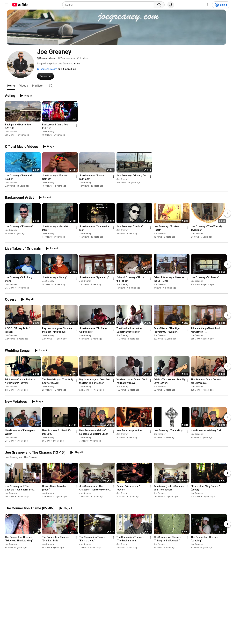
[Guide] (6, 5)
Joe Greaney (11, 131)
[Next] (227, 213)
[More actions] (39, 125)
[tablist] (116, 86)
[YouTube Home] (20, 5)
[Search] (159, 4)
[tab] (11, 86)
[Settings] (207, 5)
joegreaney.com (48, 69)
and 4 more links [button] (67, 69)
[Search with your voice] (170, 4)
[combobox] (109, 5)
